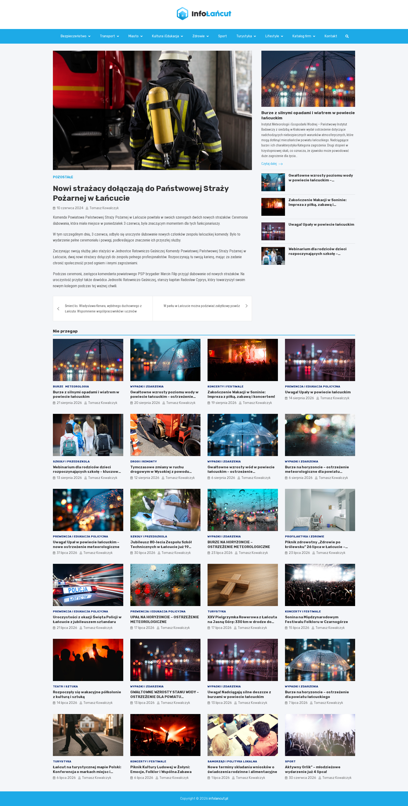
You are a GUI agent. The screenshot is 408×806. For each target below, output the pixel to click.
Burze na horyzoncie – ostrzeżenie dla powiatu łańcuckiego (317, 694)
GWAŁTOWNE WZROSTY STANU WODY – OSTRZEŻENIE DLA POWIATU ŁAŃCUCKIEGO (164, 696)
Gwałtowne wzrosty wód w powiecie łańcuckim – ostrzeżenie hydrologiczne (241, 471)
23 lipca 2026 (222, 553)
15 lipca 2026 (299, 628)
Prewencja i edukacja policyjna (312, 386)
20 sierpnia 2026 (147, 403)
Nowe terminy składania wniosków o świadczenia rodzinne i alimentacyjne (242, 769)
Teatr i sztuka (65, 686)
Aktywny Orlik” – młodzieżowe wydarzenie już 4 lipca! (312, 769)
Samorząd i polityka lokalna (232, 761)
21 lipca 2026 (67, 628)
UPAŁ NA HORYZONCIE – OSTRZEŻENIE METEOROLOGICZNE (164, 619)
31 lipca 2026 (67, 553)
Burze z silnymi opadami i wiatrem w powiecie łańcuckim (86, 394)
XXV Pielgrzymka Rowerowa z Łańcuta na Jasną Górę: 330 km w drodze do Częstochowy (242, 621)
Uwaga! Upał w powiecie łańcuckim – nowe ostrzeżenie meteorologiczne (86, 544)
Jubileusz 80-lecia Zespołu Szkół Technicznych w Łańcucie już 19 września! (161, 546)
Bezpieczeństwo (73, 36)
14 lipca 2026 (67, 703)
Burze (58, 386)
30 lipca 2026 (144, 553)
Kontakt (331, 36)
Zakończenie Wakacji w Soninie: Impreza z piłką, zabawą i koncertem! (317, 205)
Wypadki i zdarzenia (147, 386)
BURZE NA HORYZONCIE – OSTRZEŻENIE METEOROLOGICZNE (239, 544)
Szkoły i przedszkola (71, 461)
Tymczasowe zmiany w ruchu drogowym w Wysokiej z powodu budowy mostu (159, 471)
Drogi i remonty (143, 461)
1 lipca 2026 (220, 778)
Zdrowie (198, 36)
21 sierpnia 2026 (69, 403)
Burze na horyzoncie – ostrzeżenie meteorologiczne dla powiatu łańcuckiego (317, 471)
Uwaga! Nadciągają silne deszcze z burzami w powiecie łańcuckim (239, 694)
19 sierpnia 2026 (224, 403)
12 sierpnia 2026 (146, 478)
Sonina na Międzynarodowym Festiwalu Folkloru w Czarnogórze (316, 619)
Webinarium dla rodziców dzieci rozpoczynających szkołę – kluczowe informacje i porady (318, 254)
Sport (222, 36)
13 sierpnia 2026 (69, 478)
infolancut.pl (218, 799)
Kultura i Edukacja (165, 36)
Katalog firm (302, 36)
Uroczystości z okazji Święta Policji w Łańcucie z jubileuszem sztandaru (87, 619)
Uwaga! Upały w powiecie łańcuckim (321, 225)
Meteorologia (77, 386)
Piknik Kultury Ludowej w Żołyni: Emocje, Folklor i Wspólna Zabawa (160, 769)
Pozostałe (63, 177)
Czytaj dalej (269, 164)
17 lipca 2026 (144, 628)
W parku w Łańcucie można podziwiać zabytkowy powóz (202, 306)
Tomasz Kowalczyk (104, 208)
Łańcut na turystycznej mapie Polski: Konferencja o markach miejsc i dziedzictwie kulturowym (87, 771)
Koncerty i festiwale (225, 386)
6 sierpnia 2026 (223, 478)
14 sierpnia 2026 (301, 398)
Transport (107, 36)
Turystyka (244, 36)
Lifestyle (272, 36)
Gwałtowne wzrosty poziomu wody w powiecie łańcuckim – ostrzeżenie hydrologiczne (321, 180)
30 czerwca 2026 (302, 778)
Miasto (133, 36)
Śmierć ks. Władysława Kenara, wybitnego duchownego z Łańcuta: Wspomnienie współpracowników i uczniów (103, 308)
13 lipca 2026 (144, 703)
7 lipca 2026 (298, 703)
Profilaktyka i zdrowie (304, 536)
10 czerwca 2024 (70, 208)
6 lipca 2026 (66, 778)
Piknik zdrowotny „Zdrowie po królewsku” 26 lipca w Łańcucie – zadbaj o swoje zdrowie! (315, 546)
